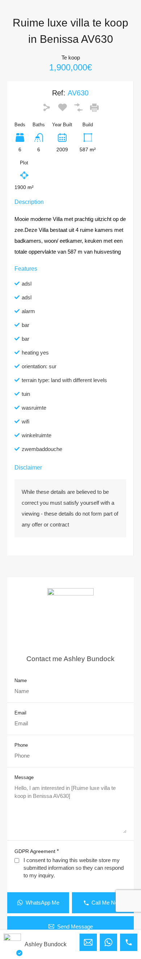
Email (20, 713)
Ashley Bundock (46, 944)
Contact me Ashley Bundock (70, 659)
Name (20, 680)
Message (24, 777)
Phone (21, 745)
